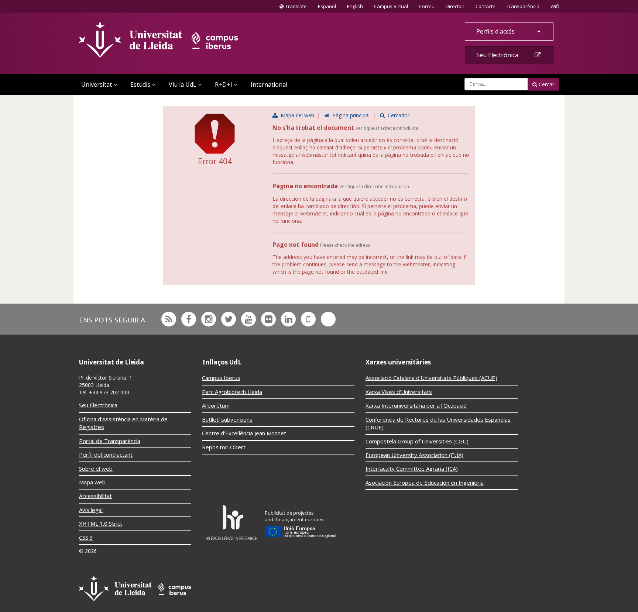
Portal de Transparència (109, 441)
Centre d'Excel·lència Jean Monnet (244, 433)
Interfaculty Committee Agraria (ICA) (412, 468)
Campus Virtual (391, 6)
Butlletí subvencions (227, 419)
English (355, 6)
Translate (295, 8)
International (269, 84)
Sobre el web (96, 468)
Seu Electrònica (498, 55)
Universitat (96, 84)
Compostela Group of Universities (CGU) (417, 441)
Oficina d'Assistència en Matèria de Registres (123, 423)
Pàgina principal (350, 115)
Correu (427, 6)
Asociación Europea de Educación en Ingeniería (425, 482)
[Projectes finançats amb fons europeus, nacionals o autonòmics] (301, 522)
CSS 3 (86, 537)
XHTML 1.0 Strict (100, 523)
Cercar (545, 84)
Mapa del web (296, 115)
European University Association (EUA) (414, 455)
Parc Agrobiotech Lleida (232, 391)
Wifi (554, 6)
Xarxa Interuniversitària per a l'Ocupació (416, 405)
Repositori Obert (224, 447)
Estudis (140, 84)
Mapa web (92, 482)
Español (327, 6)
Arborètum (216, 405)
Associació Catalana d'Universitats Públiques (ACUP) (431, 377)
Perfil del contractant (106, 454)
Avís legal (91, 510)
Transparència (523, 6)
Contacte (485, 6)
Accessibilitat (95, 495)
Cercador (397, 115)
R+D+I (223, 84)
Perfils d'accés (496, 31)
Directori (455, 6)
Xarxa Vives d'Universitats (399, 391)
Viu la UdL (182, 84)
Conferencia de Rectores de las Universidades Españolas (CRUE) (438, 423)
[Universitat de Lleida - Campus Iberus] (158, 40)
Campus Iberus (221, 377)
